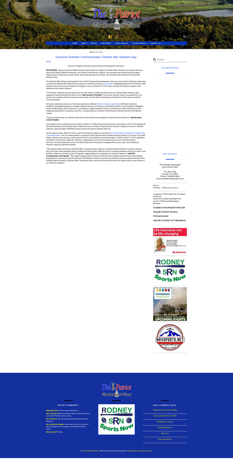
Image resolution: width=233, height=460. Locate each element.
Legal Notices (121, 43)
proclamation (108, 83)
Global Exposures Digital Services (139, 451)
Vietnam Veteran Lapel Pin (107, 104)
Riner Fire (165, 433)
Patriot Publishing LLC (90, 451)
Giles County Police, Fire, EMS (165, 416)
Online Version (139, 43)
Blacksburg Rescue (165, 427)
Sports (94, 43)
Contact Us (155, 43)
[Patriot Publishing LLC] (116, 25)
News (84, 43)
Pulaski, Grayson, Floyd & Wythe (165, 410)
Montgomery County (165, 422)
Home (75, 43)
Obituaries (106, 43)
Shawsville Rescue (165, 439)
